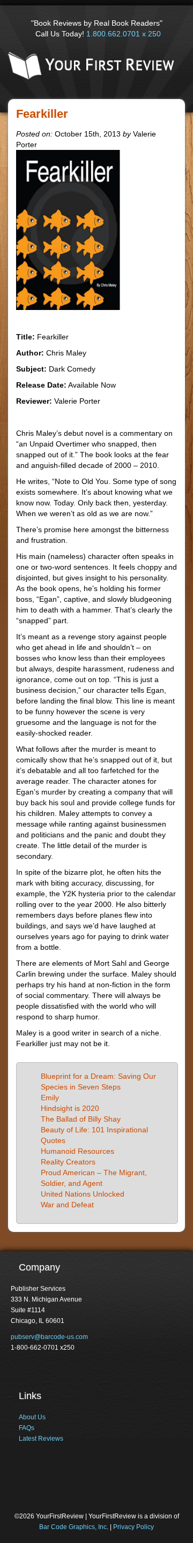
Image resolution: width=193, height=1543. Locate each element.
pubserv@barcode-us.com (49, 1337)
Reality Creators (68, 1162)
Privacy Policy (133, 1527)
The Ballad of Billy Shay (81, 1119)
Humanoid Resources (77, 1151)
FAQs (26, 1428)
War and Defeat (67, 1204)
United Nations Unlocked (82, 1194)
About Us (32, 1417)
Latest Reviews (41, 1438)
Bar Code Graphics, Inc (73, 1527)
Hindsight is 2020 (70, 1108)
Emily (50, 1097)
